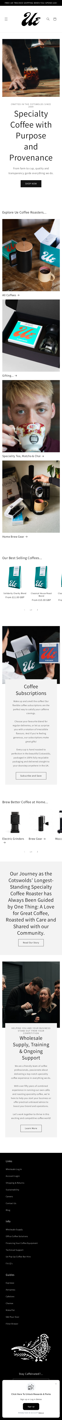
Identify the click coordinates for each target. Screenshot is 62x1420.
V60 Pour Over (12, 1316)
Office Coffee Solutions (17, 1236)
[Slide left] (24, 610)
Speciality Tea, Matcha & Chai (21, 456)
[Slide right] (37, 610)
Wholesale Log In (14, 1169)
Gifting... (8, 375)
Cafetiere (10, 1296)
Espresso (10, 1282)
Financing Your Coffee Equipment (22, 1243)
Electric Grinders (13, 839)
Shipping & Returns (15, 1182)
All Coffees (9, 295)
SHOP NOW (31, 183)
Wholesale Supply (14, 1229)
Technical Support (15, 1250)
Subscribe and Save (31, 775)
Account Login (13, 1176)
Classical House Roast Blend (41, 594)
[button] (6, 19)
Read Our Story (31, 942)
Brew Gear (35, 839)
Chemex (9, 1303)
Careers (9, 1196)
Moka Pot (10, 1310)
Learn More (31, 1128)
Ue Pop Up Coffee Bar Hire (18, 1256)
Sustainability (12, 1189)
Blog (8, 1210)
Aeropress (10, 1289)
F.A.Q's (9, 1263)
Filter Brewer (12, 1323)
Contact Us (11, 1203)
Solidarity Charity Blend (14, 593)
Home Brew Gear (13, 537)
